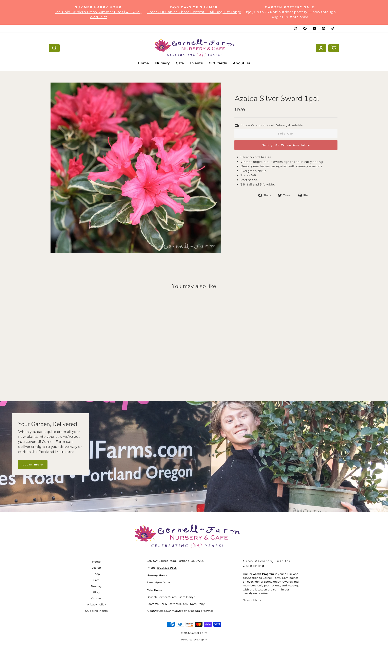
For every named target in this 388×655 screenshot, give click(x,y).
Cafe (180, 63)
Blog (96, 592)
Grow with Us (252, 600)
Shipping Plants (96, 610)
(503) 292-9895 (167, 567)
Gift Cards (218, 63)
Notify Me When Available (286, 145)
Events (196, 63)
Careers (96, 598)
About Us (241, 63)
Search (96, 567)
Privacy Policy (96, 604)
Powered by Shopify (194, 639)
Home (143, 63)
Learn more (32, 464)
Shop (96, 574)
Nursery (162, 63)
